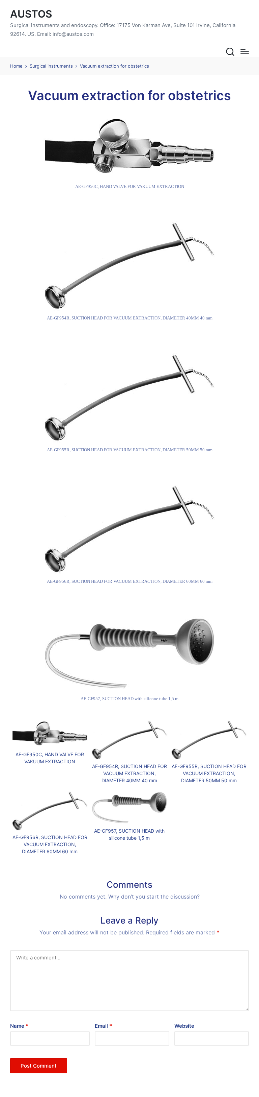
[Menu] (244, 51)
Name (19, 1026)
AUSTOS (31, 14)
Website (184, 1026)
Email (103, 1026)
